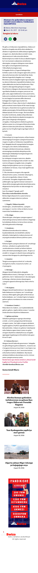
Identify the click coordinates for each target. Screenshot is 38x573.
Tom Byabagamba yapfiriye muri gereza (19, 431)
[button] (19, 10)
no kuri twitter (23, 362)
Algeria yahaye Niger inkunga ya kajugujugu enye (19, 464)
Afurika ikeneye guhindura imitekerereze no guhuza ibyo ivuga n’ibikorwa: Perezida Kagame (19, 401)
